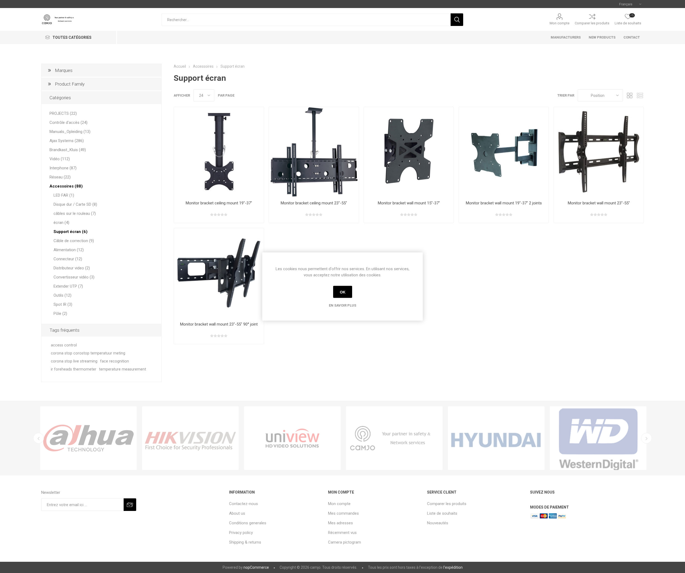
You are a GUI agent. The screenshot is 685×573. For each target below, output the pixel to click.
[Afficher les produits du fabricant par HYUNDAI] (496, 438)
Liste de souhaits (442, 513)
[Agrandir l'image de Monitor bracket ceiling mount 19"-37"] (219, 152)
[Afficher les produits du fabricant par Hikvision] (190, 438)
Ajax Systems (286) (67, 140)
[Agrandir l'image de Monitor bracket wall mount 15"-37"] (409, 152)
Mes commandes (343, 513)
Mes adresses (340, 523)
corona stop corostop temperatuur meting (88, 353)
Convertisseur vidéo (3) (74, 277)
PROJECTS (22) (63, 113)
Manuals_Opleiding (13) (70, 131)
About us (237, 513)
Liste (640, 95)
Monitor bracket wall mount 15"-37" (409, 203)
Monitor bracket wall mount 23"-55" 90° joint (219, 324)
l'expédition (453, 567)
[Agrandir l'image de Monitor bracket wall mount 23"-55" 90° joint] (219, 273)
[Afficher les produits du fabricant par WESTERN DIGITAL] (598, 438)
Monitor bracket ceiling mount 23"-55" (314, 203)
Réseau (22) (60, 177)
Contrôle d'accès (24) (68, 122)
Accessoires (203, 66)
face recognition (114, 361)
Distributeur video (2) (72, 268)
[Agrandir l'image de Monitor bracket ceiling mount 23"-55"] (314, 152)
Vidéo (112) (60, 158)
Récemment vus (342, 532)
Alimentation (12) (69, 249)
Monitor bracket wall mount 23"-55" (599, 203)
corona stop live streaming (74, 361)
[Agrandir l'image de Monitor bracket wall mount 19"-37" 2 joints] (504, 152)
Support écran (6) (70, 231)
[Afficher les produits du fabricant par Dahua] (88, 438)
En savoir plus (342, 305)
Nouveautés (437, 523)
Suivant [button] (646, 438)
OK (342, 292)
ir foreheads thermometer (73, 369)
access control (64, 345)
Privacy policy (241, 532)
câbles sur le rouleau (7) (75, 213)
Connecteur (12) (68, 259)
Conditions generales (247, 523)
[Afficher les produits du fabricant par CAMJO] (394, 438)
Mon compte (559, 23)
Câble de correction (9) (74, 240)
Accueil (180, 66)
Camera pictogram (344, 542)
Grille (630, 95)
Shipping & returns (245, 542)
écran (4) (61, 222)
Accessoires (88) (66, 186)
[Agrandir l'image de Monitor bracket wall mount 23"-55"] (599, 152)
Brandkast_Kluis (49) (68, 149)
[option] (88, 438)
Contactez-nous (243, 503)
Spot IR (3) (63, 304)
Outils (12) (62, 295)
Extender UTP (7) (68, 286)
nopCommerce (256, 567)
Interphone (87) (63, 168)
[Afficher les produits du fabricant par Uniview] (292, 438)
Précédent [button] (38, 438)
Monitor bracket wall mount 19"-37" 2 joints (504, 203)
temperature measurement (122, 369)
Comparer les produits (592, 23)
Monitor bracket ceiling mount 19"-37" (219, 203)
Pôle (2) (60, 313)
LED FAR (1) (64, 195)
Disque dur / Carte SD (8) (75, 204)
